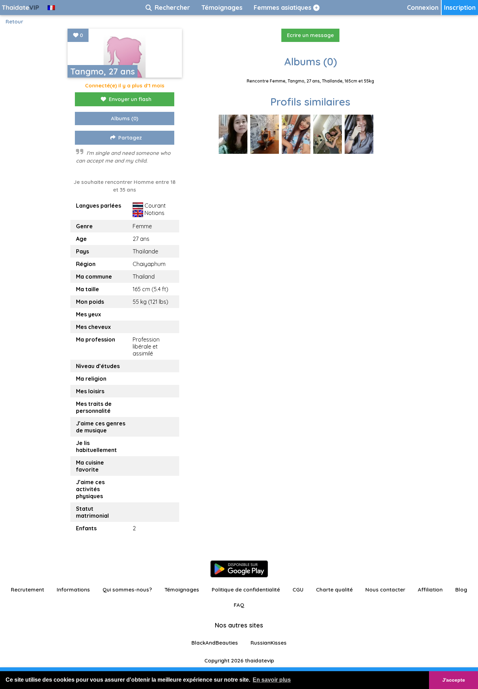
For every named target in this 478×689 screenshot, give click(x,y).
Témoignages (181, 589)
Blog (461, 589)
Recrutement (27, 589)
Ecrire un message (310, 35)
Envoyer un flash (130, 99)
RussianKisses (269, 642)
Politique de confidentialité (246, 589)
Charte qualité (334, 589)
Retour (14, 21)
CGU (298, 589)
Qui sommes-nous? (127, 589)
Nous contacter (385, 589)
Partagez (130, 137)
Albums (124, 118)
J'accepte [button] (453, 680)
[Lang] (51, 7)
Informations (73, 589)
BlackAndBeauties (214, 642)
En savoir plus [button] (272, 680)
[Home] (21, 7)
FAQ (239, 605)
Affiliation (430, 589)
